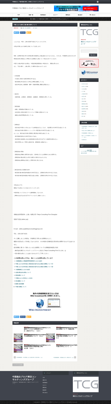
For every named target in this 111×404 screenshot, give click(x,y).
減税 (82, 153)
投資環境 (28, 28)
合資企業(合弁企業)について (23, 272)
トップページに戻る (18, 364)
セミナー (55, 15)
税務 (83, 113)
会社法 (83, 96)
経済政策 (85, 153)
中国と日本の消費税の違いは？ (88, 130)
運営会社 (68, 15)
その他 (83, 88)
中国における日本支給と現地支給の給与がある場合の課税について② (34, 266)
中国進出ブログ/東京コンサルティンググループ (28, 8)
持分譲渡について (20, 281)
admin (36, 28)
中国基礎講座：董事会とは (87, 133)
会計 (83, 98)
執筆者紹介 (43, 15)
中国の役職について (20, 286)
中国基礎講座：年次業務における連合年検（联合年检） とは (29, 357)
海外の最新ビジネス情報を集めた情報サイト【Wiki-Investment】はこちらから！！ (40, 19)
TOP (18, 15)
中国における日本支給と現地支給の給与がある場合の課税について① (34, 264)
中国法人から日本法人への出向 (23, 278)
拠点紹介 (80, 15)
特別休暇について (20, 275)
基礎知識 (84, 103)
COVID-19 (84, 83)
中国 (89, 150)
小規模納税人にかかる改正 (22, 269)
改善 (93, 151)
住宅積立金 (84, 139)
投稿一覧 (31, 15)
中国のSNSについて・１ (64, 346)
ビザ (83, 91)
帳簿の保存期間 (19, 284)
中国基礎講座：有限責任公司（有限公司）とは (63, 357)
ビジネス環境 (84, 151)
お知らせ (84, 86)
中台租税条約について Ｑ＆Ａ (33, 336)
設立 (83, 116)
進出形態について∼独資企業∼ (65, 329)
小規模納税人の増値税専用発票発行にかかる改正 (28, 261)
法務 (83, 111)
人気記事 (84, 93)
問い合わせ (92, 15)
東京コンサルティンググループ (88, 43)
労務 (83, 101)
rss (98, 2)
